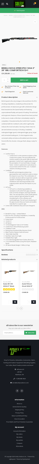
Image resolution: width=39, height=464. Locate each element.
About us (19, 403)
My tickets (19, 437)
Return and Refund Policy (19, 416)
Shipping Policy (19, 410)
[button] (17, 308)
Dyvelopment (26, 459)
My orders (19, 434)
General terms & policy (19, 407)
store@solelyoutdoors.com (20, 383)
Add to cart (24, 80)
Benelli (4, 65)
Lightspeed (12, 459)
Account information (19, 431)
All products (19, 446)
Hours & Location (19, 419)
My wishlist (19, 440)
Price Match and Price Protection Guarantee (19, 422)
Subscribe (31, 333)
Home (6, 15)
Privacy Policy (19, 413)
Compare (19, 443)
